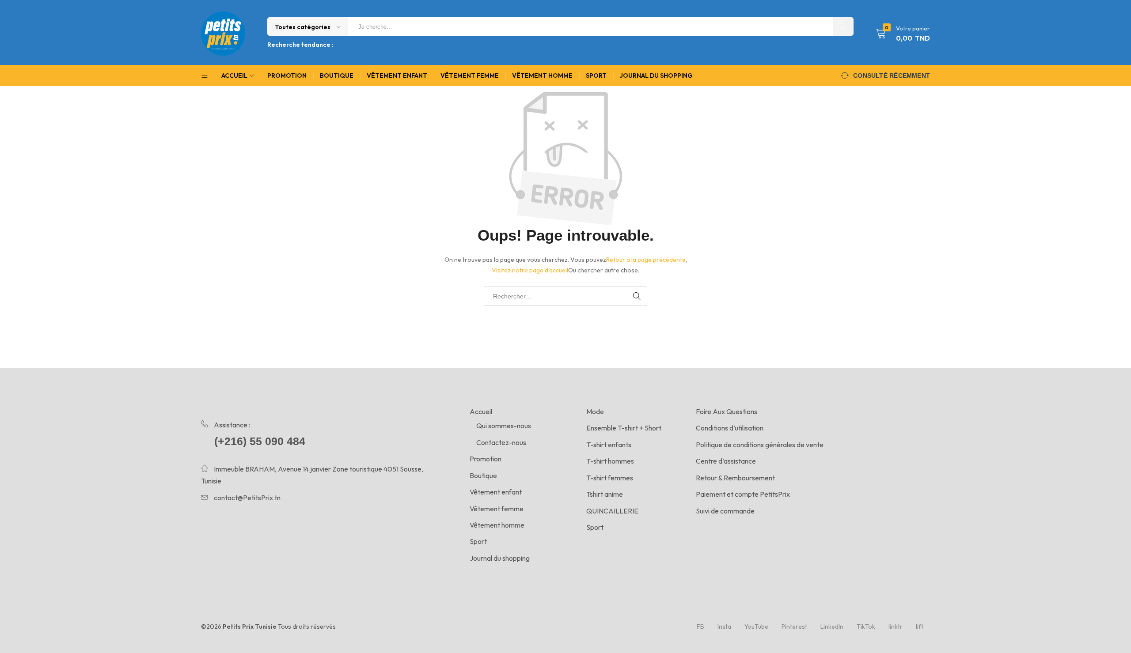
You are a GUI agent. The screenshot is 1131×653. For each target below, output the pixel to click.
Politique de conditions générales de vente (760, 444)
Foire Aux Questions (726, 411)
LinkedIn (831, 626)
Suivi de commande (725, 510)
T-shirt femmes (609, 477)
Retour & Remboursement (735, 477)
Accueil (481, 411)
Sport (596, 75)
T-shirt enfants (608, 444)
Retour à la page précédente (646, 260)
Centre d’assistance (726, 461)
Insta (724, 626)
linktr (895, 626)
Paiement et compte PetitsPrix (743, 494)
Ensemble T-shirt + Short (623, 427)
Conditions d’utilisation (729, 427)
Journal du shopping (656, 75)
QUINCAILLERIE (612, 510)
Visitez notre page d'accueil (530, 270)
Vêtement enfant (397, 75)
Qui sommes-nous (503, 425)
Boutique (336, 75)
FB (700, 626)
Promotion (287, 75)
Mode (595, 411)
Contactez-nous (501, 442)
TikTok (866, 626)
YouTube (756, 626)
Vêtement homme (542, 75)
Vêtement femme (469, 75)
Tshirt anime (604, 494)
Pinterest (794, 626)
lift (919, 626)
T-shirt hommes (610, 461)
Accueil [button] (234, 75)
